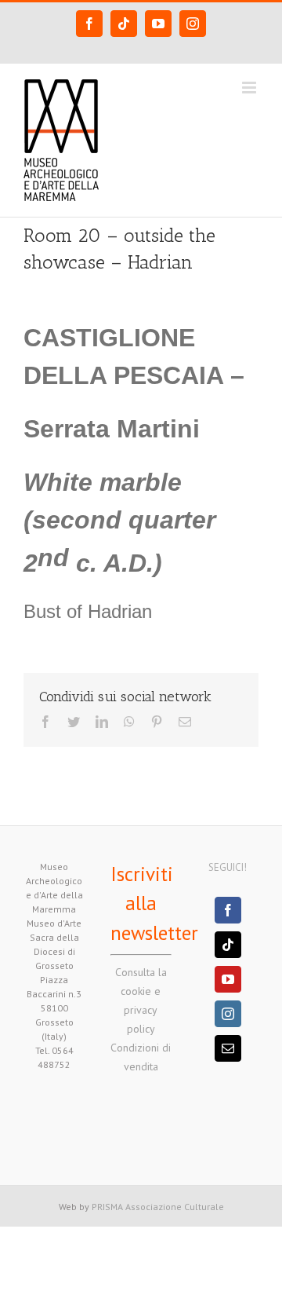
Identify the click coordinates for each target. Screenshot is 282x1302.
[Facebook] (228, 910)
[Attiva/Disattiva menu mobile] (250, 87)
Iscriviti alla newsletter (154, 903)
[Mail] (228, 1048)
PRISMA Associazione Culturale (158, 1206)
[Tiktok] (228, 944)
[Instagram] (228, 1013)
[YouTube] (228, 979)
